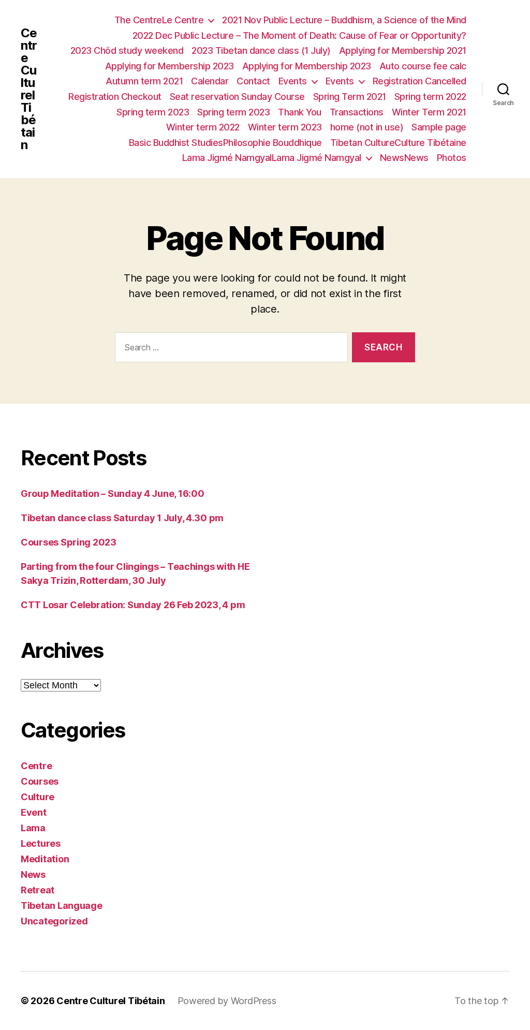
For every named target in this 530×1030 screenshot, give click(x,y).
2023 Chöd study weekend (127, 50)
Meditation (45, 859)
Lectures (41, 843)
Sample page (438, 127)
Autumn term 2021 (144, 81)
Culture (37, 796)
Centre (36, 765)
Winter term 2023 (285, 127)
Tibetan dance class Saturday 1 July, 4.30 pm (122, 517)
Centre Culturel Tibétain (29, 89)
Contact (253, 81)
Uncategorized (54, 921)
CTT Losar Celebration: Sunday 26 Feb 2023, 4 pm (133, 604)
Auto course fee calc (422, 66)
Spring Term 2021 (349, 96)
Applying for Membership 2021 (402, 50)
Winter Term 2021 (429, 112)
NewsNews (404, 157)
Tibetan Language (61, 905)
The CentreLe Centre (159, 19)
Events (292, 81)
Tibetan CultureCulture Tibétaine (398, 142)
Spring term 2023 (152, 112)
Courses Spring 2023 (68, 542)
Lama (33, 827)
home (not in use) (367, 127)
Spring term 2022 (430, 96)
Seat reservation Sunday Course (237, 96)
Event (34, 812)
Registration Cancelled (419, 81)
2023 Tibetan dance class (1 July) (261, 50)
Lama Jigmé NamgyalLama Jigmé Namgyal (271, 157)
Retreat (37, 890)
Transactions (357, 112)
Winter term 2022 (203, 127)
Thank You (299, 112)
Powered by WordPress (227, 1000)
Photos (451, 157)
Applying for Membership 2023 (169, 66)
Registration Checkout (114, 96)
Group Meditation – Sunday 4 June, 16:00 (112, 493)
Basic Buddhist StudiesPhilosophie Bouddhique (225, 142)
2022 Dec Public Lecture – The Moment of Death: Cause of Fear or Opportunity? (299, 35)
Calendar (209, 81)
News (33, 874)
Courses (39, 781)
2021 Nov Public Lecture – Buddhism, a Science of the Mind (344, 19)
